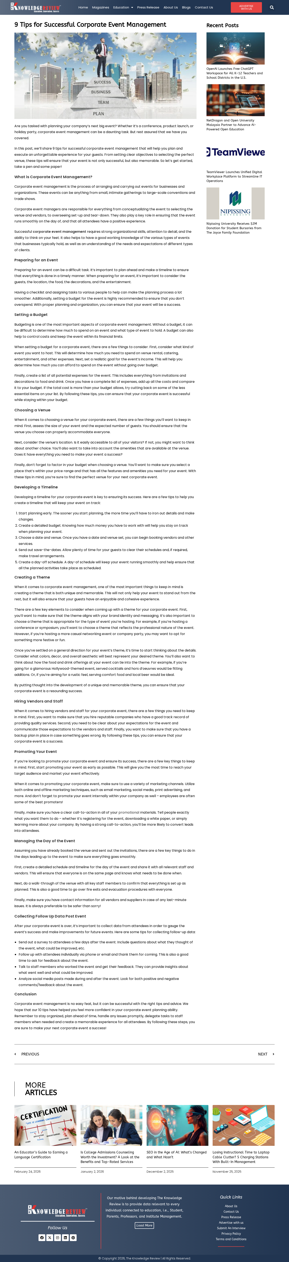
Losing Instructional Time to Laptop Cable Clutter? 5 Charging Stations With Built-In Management (241, 1157)
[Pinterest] (73, 1237)
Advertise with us (231, 1223)
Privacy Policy (231, 1234)
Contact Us (204, 7)
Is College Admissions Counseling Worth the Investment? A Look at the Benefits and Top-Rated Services (110, 1157)
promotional (128, 812)
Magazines (100, 7)
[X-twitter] (49, 1237)
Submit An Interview (231, 1228)
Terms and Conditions (231, 1239)
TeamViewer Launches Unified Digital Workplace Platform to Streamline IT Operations (234, 176)
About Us (171, 7)
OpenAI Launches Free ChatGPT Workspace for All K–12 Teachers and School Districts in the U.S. (234, 73)
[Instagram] (57, 1237)
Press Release (148, 7)
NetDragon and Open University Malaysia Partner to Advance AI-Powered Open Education (231, 124)
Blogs (186, 7)
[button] (271, 7)
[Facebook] (42, 1237)
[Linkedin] (65, 1237)
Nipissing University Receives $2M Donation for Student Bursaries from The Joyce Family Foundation (233, 228)
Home (83, 7)
